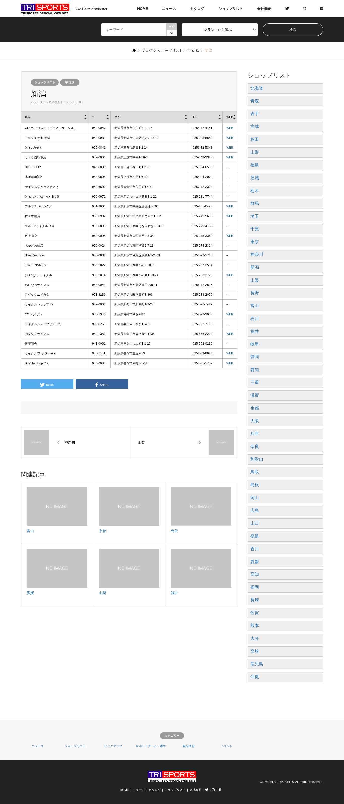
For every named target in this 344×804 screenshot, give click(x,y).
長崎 (254, 600)
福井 (254, 331)
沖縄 (254, 677)
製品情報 (189, 746)
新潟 (254, 267)
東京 (254, 241)
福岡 (254, 587)
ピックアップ (113, 746)
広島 (254, 510)
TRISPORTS (285, 782)
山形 (254, 152)
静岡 (254, 356)
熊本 (254, 625)
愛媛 (254, 561)
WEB (229, 128)
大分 (254, 638)
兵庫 (254, 433)
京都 (254, 408)
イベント (226, 746)
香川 (254, 549)
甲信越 (69, 82)
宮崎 (254, 651)
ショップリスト (230, 9)
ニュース (169, 9)
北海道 (256, 88)
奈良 (254, 446)
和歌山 (256, 459)
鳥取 (254, 472)
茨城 (254, 177)
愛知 (254, 369)
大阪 (254, 421)
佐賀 (254, 612)
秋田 (254, 139)
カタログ (197, 9)
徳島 (254, 536)
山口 (254, 523)
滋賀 (254, 395)
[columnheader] (54, 117)
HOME (142, 9)
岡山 (254, 497)
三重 (254, 382)
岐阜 (254, 344)
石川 (254, 318)
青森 (254, 101)
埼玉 (254, 216)
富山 (254, 305)
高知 (254, 574)
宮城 (254, 126)
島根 (254, 484)
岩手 (254, 113)
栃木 (254, 190)
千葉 (254, 229)
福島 (254, 165)
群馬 (254, 203)
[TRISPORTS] (172, 778)
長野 (254, 293)
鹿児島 (256, 664)
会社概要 (264, 9)
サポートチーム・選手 (151, 746)
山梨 (254, 280)
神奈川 (256, 254)
